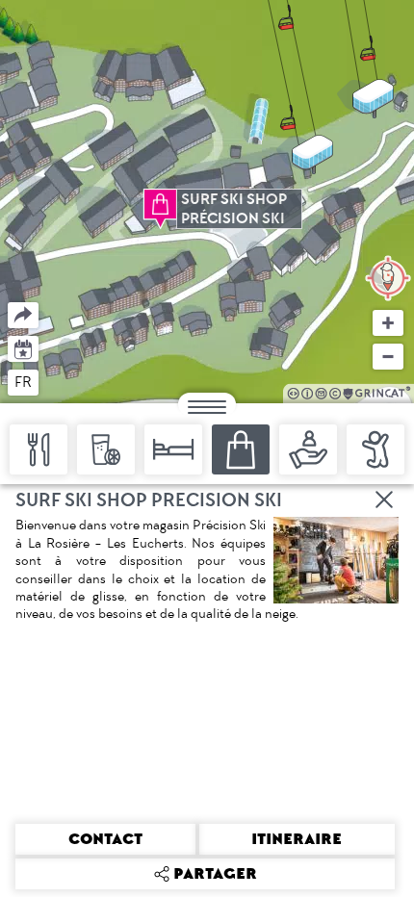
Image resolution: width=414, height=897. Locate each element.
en (60, 381)
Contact (105, 839)
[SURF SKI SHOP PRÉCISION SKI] (160, 204)
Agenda (23, 347)
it (94, 381)
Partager (8, 302)
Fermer (385, 499)
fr (23, 382)
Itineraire (296, 839)
